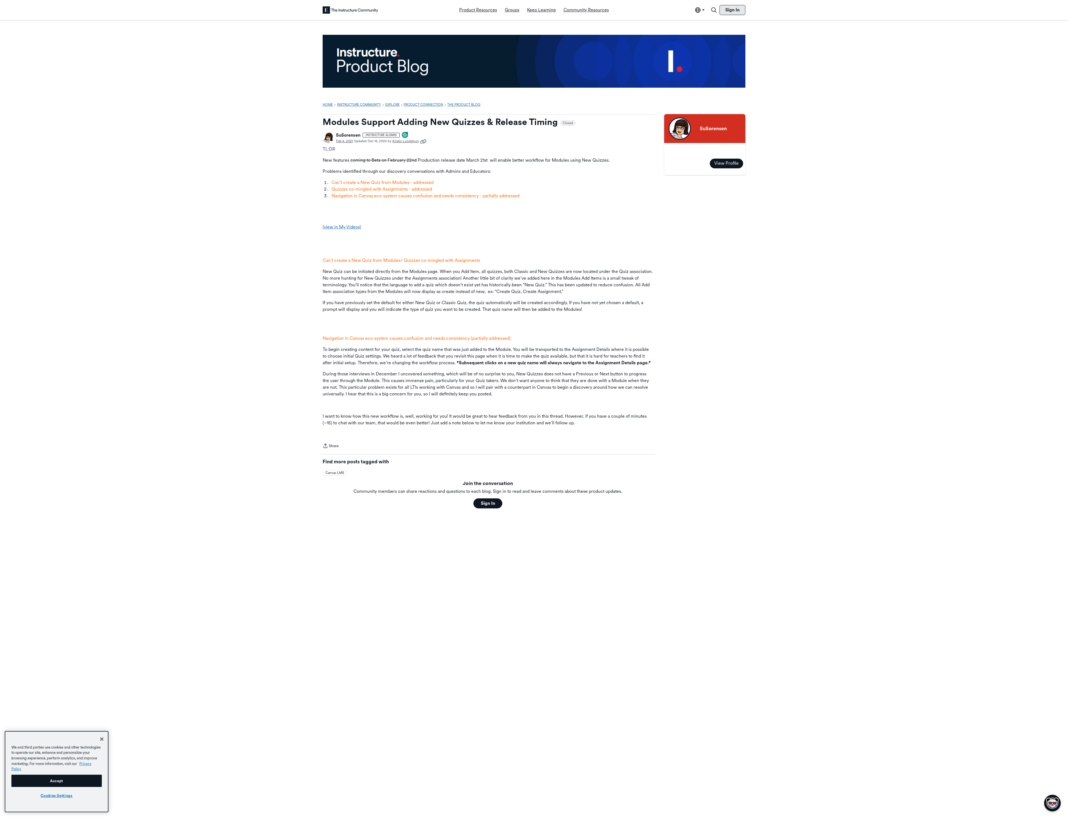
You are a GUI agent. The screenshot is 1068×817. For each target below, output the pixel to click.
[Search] (714, 10)
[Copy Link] (423, 141)
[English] (350, 10)
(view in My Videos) (342, 227)
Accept (56, 781)
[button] (328, 137)
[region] (56, 772)
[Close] (102, 739)
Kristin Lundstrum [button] (405, 141)
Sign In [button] (488, 503)
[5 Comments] (405, 135)
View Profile (726, 163)
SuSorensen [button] (348, 135)
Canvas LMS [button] (334, 473)
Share (331, 446)
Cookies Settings (57, 795)
